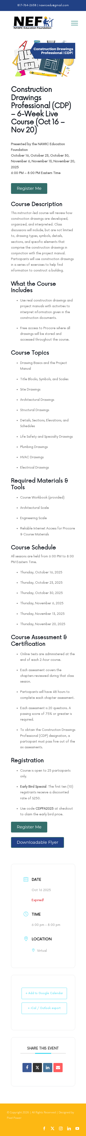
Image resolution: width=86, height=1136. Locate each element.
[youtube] (77, 1128)
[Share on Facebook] (27, 1067)
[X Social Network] (37, 1067)
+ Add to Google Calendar (44, 993)
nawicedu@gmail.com (54, 5)
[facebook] (44, 1128)
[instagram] (61, 1128)
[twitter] (52, 1128)
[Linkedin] (47, 1067)
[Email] (58, 1067)
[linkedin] (69, 1128)
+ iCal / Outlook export (44, 1008)
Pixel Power (14, 1118)
